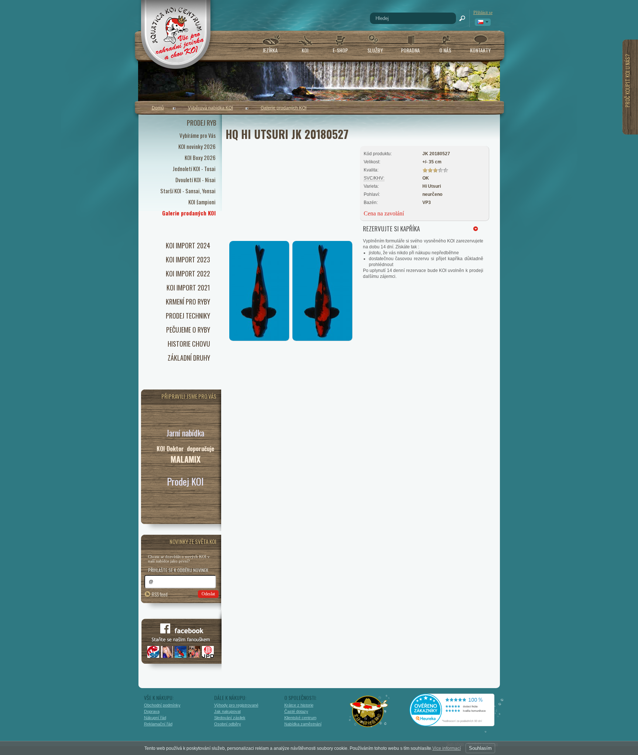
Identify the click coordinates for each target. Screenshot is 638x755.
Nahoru (516, 717)
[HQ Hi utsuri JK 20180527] (259, 339)
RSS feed (160, 594)
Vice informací (446, 748)
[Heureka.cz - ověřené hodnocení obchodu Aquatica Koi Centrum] (457, 723)
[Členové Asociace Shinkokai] (369, 711)
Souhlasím (480, 748)
